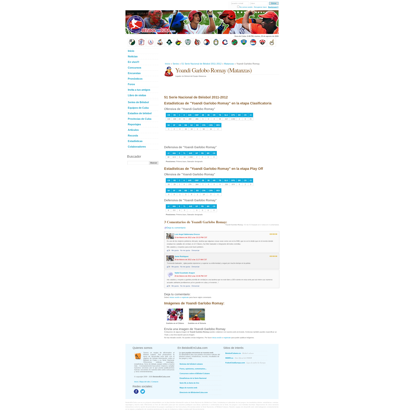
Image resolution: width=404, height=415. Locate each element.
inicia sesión (217, 338)
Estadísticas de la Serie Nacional (193, 378)
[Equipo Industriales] (141, 46)
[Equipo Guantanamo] (271, 46)
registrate (185, 297)
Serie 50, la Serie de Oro (189, 383)
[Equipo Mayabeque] (160, 46)
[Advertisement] (221, 54)
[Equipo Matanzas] (178, 46)
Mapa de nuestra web (188, 388)
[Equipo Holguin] (244, 46)
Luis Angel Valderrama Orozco (187, 234)
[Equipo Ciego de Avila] (216, 46)
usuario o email (237, 3)
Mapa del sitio (145, 382)
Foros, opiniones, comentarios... (193, 369)
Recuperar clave (260, 7)
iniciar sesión (175, 297)
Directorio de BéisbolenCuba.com (194, 392)
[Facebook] (136, 394)
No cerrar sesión (246, 7)
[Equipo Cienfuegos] (188, 46)
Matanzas (229, 63)
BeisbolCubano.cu (239, 353)
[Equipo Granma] (253, 46)
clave (253, 3)
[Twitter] (142, 394)
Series (176, 63)
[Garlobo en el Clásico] (175, 320)
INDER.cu (238, 358)
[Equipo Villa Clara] (197, 46)
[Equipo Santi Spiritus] (206, 46)
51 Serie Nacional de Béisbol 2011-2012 (201, 63)
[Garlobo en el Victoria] (196, 320)
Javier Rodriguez (182, 256)
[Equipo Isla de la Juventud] (169, 46)
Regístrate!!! (273, 7)
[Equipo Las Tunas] (234, 46)
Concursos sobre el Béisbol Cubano (195, 373)
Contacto (154, 382)
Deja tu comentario (176, 227)
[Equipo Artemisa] (150, 46)
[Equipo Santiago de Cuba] (262, 46)
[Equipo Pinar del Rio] (132, 46)
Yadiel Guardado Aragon (185, 273)
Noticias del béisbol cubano (191, 364)
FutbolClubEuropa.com (245, 362)
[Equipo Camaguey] (225, 46)
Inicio (167, 63)
